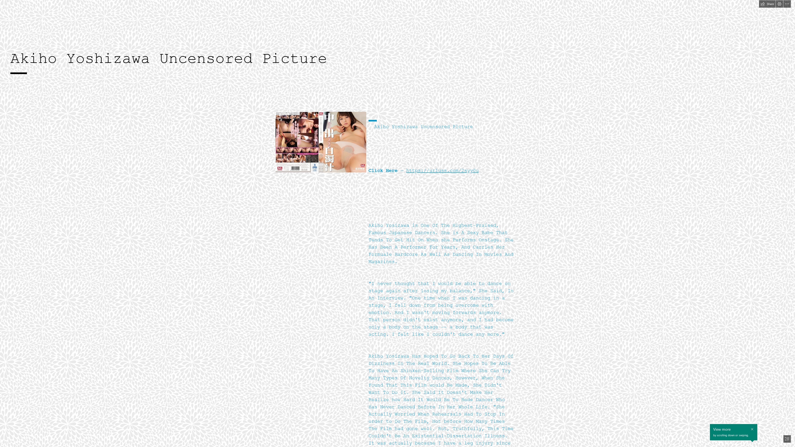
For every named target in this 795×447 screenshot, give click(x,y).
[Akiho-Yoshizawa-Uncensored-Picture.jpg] (320, 142)
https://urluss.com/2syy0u (442, 170)
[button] (767, 4)
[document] (397, 223)
